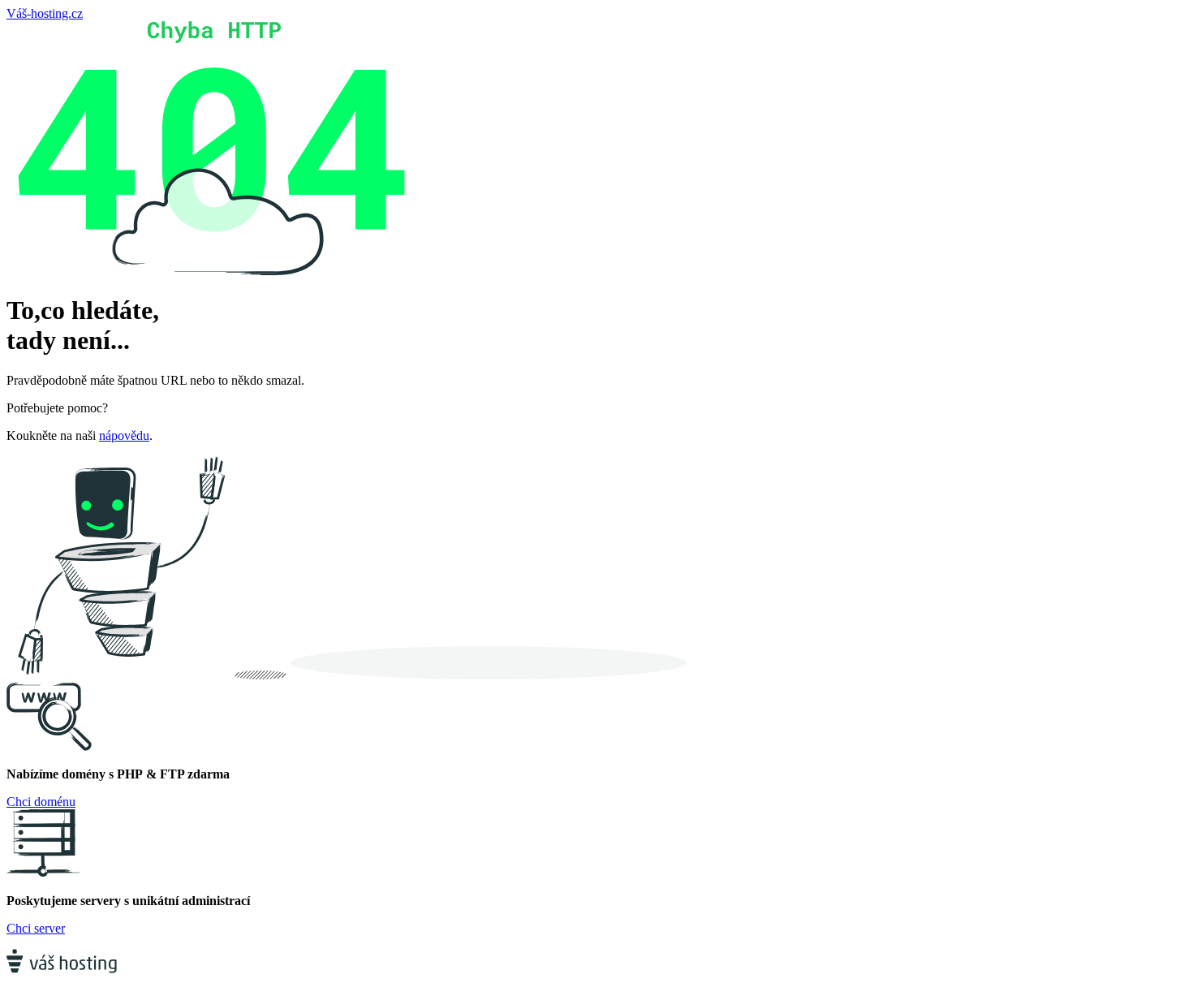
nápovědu (124, 435)
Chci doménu (40, 801)
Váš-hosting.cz (44, 13)
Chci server (35, 928)
